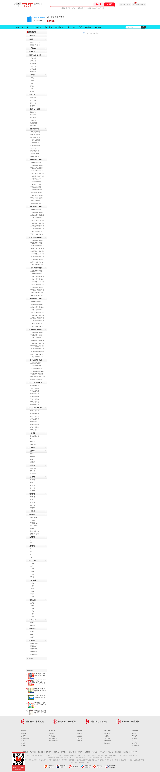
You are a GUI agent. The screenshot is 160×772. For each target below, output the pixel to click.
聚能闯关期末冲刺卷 (35, 55)
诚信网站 (74, 766)
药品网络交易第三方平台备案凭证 (108, 755)
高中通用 (32, 465)
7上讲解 (32, 563)
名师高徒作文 (34, 525)
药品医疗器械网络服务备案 (72, 755)
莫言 (69, 8)
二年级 (32, 80)
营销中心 (64, 752)
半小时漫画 (87, 8)
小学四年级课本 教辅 (35, 268)
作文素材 (32, 511)
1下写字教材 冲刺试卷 (36, 192)
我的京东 (125, 4)
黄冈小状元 (48, 27)
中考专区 (32, 433)
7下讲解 (32, 571)
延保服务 (134, 738)
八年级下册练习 (34, 402)
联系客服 (23, 745)
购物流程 (23, 733)
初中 (31, 540)
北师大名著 (33, 103)
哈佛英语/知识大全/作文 (36, 379)
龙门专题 (32, 439)
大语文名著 (33, 100)
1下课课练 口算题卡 (35, 187)
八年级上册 (33, 63)
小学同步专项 (34, 649)
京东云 (89, 762)
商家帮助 (56, 752)
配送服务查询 (53, 738)
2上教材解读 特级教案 (36, 209)
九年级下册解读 (34, 424)
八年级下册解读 (34, 399)
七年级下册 (33, 61)
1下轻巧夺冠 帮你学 (35, 203)
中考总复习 (32, 628)
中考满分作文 (34, 520)
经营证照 (71, 760)
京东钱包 (81, 762)
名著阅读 (88, 27)
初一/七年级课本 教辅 (35, 360)
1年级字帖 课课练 (35, 132)
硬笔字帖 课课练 (34, 129)
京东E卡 (134, 741)
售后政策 (107, 733)
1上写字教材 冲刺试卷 (36, 190)
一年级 (32, 78)
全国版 (32, 623)
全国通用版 (33, 473)
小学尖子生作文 (34, 517)
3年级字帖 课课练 (35, 137)
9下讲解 (32, 611)
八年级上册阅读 (34, 393)
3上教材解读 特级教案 (36, 240)
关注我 (51, 21)
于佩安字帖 (33, 125)
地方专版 (32, 625)
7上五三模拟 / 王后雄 (36, 368)
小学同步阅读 (34, 651)
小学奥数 (32, 75)
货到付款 (79, 733)
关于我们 (25, 752)
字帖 (80, 27)
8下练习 (32, 594)
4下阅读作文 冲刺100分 (37, 295)
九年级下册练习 (34, 427)
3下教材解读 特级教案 (36, 243)
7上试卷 (32, 569)
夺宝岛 (134, 733)
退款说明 (107, 738)
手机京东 (71, 752)
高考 (74, 27)
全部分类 (25, 27)
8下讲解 (32, 591)
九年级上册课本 (34, 411)
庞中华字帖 (33, 117)
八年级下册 (33, 66)
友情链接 (79, 752)
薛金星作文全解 (34, 531)
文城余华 (94, 8)
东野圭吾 (80, 8)
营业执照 (123, 760)
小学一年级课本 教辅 (35, 159)
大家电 (23, 743)
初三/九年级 (32, 600)
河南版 (32, 637)
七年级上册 (33, 58)
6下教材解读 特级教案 (36, 335)
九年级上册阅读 (34, 419)
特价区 (31, 39)
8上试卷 (32, 588)
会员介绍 (23, 736)
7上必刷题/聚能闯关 (35, 363)
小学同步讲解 (34, 643)
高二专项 (32, 505)
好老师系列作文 (34, 534)
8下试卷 (32, 597)
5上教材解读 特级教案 (36, 301)
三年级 (32, 83)
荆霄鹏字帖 (33, 120)
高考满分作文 (34, 523)
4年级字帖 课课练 (35, 140)
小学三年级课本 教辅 (35, 237)
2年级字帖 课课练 (35, 134)
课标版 (32, 459)
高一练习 (32, 482)
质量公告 (110, 752)
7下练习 (32, 574)
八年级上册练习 (34, 391)
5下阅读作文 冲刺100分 (37, 326)
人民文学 (74, 8)
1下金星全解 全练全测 (36, 168)
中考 (67, 27)
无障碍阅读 (33, 97)
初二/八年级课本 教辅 (35, 382)
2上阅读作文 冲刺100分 (37, 231)
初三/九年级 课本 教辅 (35, 408)
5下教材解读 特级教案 (36, 304)
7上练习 (32, 566)
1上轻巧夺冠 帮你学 (35, 200)
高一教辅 (32, 477)
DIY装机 (134, 736)
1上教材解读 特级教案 (36, 162)
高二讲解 (32, 497)
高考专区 (32, 451)
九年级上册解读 (34, 413)
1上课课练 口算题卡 (35, 184)
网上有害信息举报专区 (86, 766)
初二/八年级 (32, 580)
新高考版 (32, 456)
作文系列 (32, 514)
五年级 (32, 89)
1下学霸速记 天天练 (35, 181)
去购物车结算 (139, 4)
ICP (60, 755)
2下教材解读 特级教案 (36, 212)
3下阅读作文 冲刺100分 (37, 265)
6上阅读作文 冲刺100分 (37, 354)
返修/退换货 (107, 741)
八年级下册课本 (34, 396)
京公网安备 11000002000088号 (32, 755)
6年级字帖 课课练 (35, 145)
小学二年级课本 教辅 (35, 206)
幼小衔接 (32, 51)
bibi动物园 (101, 8)
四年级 (32, 86)
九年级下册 (33, 71)
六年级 (32, 91)
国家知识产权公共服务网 (110, 766)
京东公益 (125, 752)
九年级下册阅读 (34, 430)
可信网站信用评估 (49, 766)
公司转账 (79, 741)
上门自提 (51, 733)
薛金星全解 (59, 27)
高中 (31, 543)
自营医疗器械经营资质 (89, 755)
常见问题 (23, 741)
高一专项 (32, 488)
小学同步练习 (34, 646)
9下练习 (32, 614)
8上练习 (32, 586)
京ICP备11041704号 (50, 755)
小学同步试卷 (34, 654)
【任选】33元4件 (35, 45)
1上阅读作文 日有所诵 (36, 195)
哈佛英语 (32, 537)
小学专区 (32, 640)
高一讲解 (32, 480)
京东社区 (94, 752)
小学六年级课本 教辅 (35, 329)
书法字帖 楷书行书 (34, 109)
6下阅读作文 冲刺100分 (37, 357)
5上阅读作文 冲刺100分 (37, 323)
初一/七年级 (32, 560)
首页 (17, 27)
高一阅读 (32, 491)
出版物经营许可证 (81, 757)
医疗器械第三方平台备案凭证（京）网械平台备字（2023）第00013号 (97, 760)
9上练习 (32, 605)
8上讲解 (32, 583)
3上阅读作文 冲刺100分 (37, 262)
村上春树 (64, 8)
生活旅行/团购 (25, 738)
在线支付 (79, 736)
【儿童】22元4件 (35, 42)
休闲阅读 (32, 106)
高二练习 (32, 499)
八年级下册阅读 (34, 404)
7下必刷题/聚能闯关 (35, 366)
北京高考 (32, 447)
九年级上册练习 (34, 416)
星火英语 (32, 546)
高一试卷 (32, 485)
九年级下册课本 (34, 421)
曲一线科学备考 (34, 436)
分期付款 (79, 738)
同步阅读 (98, 27)
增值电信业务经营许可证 (137, 760)
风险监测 (102, 752)
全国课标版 (33, 468)
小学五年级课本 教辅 (35, 298)
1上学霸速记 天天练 (35, 179)
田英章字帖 (33, 112)
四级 (31, 554)
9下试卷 (32, 616)
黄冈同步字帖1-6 (35, 156)
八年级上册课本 (34, 385)
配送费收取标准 (53, 741)
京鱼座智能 (135, 745)
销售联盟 (87, 752)
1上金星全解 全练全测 (36, 171)
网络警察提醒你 (61, 766)
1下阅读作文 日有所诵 (36, 198)
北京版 (32, 634)
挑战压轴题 (33, 444)
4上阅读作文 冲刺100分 (37, 292)
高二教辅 (32, 494)
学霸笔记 (32, 441)
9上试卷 (32, 608)
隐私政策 (118, 752)
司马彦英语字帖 (34, 151)
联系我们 (33, 752)
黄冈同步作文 (34, 528)
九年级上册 (33, 69)
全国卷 (32, 454)
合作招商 (48, 752)
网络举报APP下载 (98, 766)
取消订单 (107, 743)
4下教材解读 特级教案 (36, 273)
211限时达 (52, 736)
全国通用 (32, 462)
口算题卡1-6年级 (35, 153)
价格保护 (107, 736)
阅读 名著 (32, 94)
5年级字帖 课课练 (35, 143)
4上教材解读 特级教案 (36, 271)
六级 (31, 557)
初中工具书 (32, 620)
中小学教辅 (37, 27)
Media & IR (134, 752)
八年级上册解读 (34, 388)
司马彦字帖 (33, 115)
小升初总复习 (33, 48)
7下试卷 (32, 577)
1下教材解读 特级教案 (36, 165)
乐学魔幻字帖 (34, 123)
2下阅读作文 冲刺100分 (37, 234)
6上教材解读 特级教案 (36, 332)
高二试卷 (32, 502)
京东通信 (134, 743)
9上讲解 (32, 603)
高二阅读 (32, 508)
